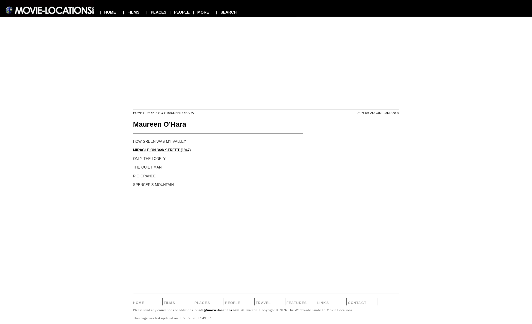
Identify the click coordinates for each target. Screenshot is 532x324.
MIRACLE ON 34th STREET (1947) (162, 150)
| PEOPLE (180, 12)
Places (202, 303)
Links (323, 303)
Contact (357, 303)
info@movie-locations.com (218, 310)
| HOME (108, 12)
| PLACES (156, 12)
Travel (263, 303)
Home (137, 112)
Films (169, 303)
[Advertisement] (266, 70)
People (151, 112)
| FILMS (131, 12)
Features (297, 303)
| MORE (201, 12)
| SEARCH (226, 12)
